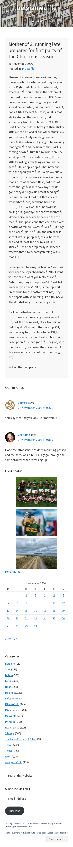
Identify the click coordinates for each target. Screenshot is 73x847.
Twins (8, 750)
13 (8, 610)
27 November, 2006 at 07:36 (35, 440)
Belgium (10, 663)
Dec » (16, 639)
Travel (8, 745)
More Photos (12, 571)
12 (63, 603)
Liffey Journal (13, 698)
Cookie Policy (62, 832)
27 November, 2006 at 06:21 (35, 408)
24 (44, 618)
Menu (38, 21)
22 (26, 618)
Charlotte (24, 435)
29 (26, 626)
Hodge (9, 687)
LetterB (23, 403)
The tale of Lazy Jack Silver (20, 739)
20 (8, 618)
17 (44, 610)
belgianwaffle (37, 7)
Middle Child (12, 704)
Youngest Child (13, 762)
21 (17, 618)
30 (35, 626)
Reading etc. (12, 727)
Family (9, 681)
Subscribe (14, 811)
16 (35, 610)
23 (35, 618)
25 (54, 618)
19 (63, 610)
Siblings (9, 733)
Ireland (9, 692)
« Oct (8, 639)
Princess (10, 721)
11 (54, 603)
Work (8, 756)
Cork (8, 669)
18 (54, 610)
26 (63, 618)
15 (26, 610)
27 (8, 626)
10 (44, 603)
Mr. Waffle (28, 69)
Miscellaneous (13, 710)
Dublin (9, 675)
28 (17, 626)
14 (17, 610)
